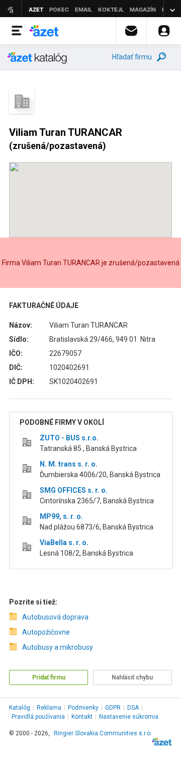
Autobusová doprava (55, 617)
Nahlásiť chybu (132, 677)
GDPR (113, 707)
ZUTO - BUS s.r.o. (69, 438)
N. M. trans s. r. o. (69, 464)
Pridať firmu (48, 677)
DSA (133, 707)
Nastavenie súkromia (128, 716)
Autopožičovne (46, 632)
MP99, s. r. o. (61, 516)
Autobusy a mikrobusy (57, 647)
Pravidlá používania (38, 716)
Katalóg (19, 707)
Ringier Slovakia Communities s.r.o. (103, 733)
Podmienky (83, 707)
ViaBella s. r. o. (64, 543)
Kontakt (82, 716)
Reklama (49, 707)
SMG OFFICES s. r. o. (74, 490)
